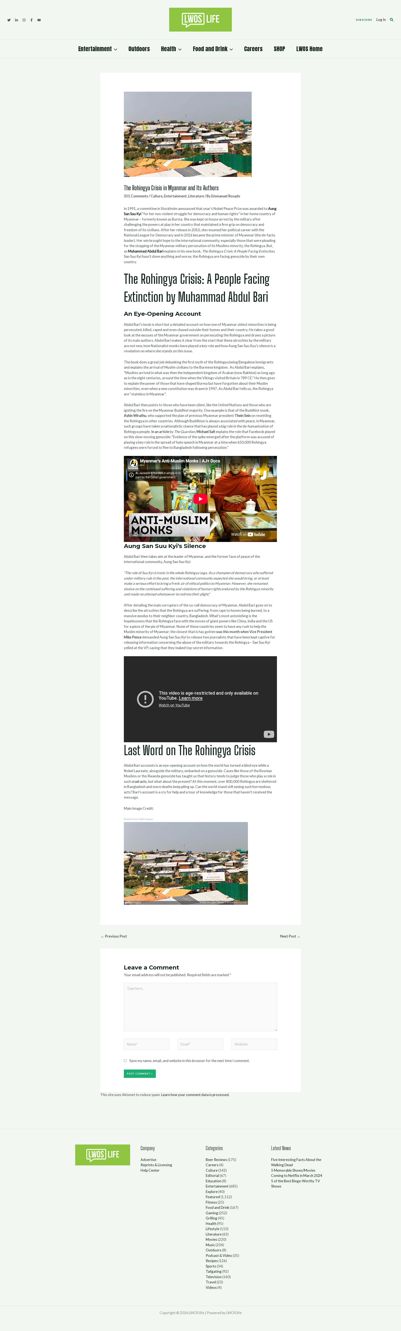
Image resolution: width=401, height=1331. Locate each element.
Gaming (212, 1213)
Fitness (211, 1202)
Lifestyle (212, 1229)
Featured (213, 1197)
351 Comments (136, 196)
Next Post (290, 936)
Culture (156, 196)
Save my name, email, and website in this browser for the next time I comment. (189, 1060)
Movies (211, 1239)
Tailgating (214, 1271)
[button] (364, 20)
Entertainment (95, 48)
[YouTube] (39, 20)
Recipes (212, 1261)
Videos (211, 1287)
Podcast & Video (219, 1255)
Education (213, 1181)
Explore (212, 1191)
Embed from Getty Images (138, 819)
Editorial (212, 1175)
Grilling (211, 1218)
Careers (253, 48)
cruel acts (139, 781)
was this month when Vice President (244, 631)
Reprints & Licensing (156, 1165)
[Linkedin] (16, 20)
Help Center (150, 1170)
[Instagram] (24, 20)
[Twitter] (9, 20)
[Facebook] (31, 20)
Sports (211, 1266)
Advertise (148, 1159)
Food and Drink (210, 48)
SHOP (279, 48)
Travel (211, 1282)
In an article (160, 431)
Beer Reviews (216, 1159)
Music (210, 1245)
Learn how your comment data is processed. (195, 1094)
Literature (196, 196)
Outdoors (139, 48)
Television (214, 1277)
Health (168, 48)
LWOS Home (309, 48)
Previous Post (114, 936)
